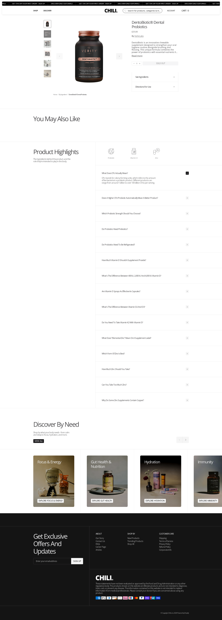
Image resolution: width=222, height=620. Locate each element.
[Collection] (53, 481)
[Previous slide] (59, 56)
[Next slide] (119, 56)
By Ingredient (63, 94)
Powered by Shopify (183, 613)
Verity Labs (139, 36)
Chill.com (171, 613)
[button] (171, 11)
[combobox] (144, 10)
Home (55, 94)
